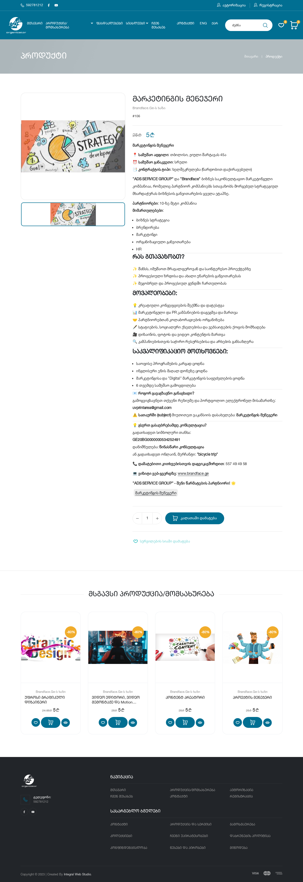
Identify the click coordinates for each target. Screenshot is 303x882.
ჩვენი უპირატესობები (189, 836)
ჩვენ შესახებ (158, 25)
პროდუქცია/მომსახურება (57, 25)
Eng (203, 23)
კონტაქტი (185, 23)
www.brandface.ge (193, 473)
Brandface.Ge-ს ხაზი (149, 108)
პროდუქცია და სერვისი (190, 824)
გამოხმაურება (242, 824)
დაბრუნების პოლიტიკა (250, 836)
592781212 (34, 5)
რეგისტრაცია (270, 5)
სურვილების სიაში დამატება (165, 541)
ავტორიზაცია (234, 5)
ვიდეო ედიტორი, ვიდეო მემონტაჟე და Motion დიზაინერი (116, 702)
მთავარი (34, 23)
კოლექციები (121, 836)
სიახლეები (135, 23)
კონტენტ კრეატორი (185, 698)
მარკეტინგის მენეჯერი (155, 492)
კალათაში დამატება (198, 518)
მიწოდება (239, 848)
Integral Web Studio (77, 874)
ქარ (215, 23)
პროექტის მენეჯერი (252, 698)
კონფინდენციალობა (128, 848)
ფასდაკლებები (109, 23)
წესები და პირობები (187, 848)
